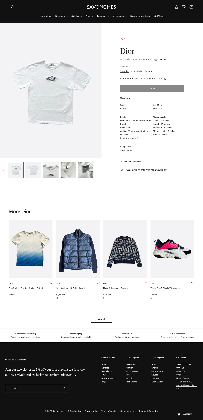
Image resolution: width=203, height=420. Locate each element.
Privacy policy (91, 411)
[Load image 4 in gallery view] (68, 170)
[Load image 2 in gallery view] (33, 170)
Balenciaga (131, 364)
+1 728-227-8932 (184, 381)
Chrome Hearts (133, 371)
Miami (150, 170)
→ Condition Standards (130, 161)
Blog (104, 381)
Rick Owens (131, 381)
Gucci (129, 378)
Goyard (154, 374)
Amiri (153, 364)
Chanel (154, 367)
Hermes (155, 378)
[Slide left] (3, 170)
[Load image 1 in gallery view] (16, 170)
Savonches (58, 411)
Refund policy (74, 411)
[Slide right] (98, 170)
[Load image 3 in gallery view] (51, 170)
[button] (12, 7)
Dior (128, 374)
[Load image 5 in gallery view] (86, 170)
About (104, 364)
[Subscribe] (64, 388)
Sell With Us (107, 371)
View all (101, 319)
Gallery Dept (157, 371)
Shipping (124, 71)
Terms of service (109, 411)
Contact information (148, 411)
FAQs (104, 374)
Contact (105, 367)
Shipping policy (128, 411)
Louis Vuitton (157, 381)
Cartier (129, 367)
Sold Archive (107, 378)
